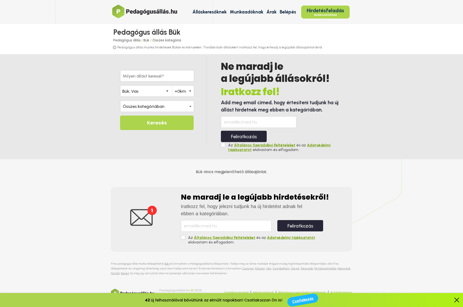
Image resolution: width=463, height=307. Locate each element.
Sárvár (295, 268)
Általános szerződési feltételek (302, 292)
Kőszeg (260, 268)
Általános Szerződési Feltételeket (264, 145)
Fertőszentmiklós (325, 268)
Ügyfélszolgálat (236, 292)
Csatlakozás (303, 300)
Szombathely (281, 268)
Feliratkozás (244, 136)
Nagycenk (344, 268)
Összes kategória (166, 40)
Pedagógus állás (127, 40)
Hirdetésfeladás (325, 12)
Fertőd (115, 273)
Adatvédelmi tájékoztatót (291, 237)
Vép (268, 268)
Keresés (157, 122)
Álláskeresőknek (209, 12)
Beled (125, 273)
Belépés (288, 12)
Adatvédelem (341, 292)
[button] (157, 106)
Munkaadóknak (246, 12)
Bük (146, 40)
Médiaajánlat (263, 292)
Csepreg (248, 268)
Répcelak (307, 268)
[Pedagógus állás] (144, 11)
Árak (271, 12)
